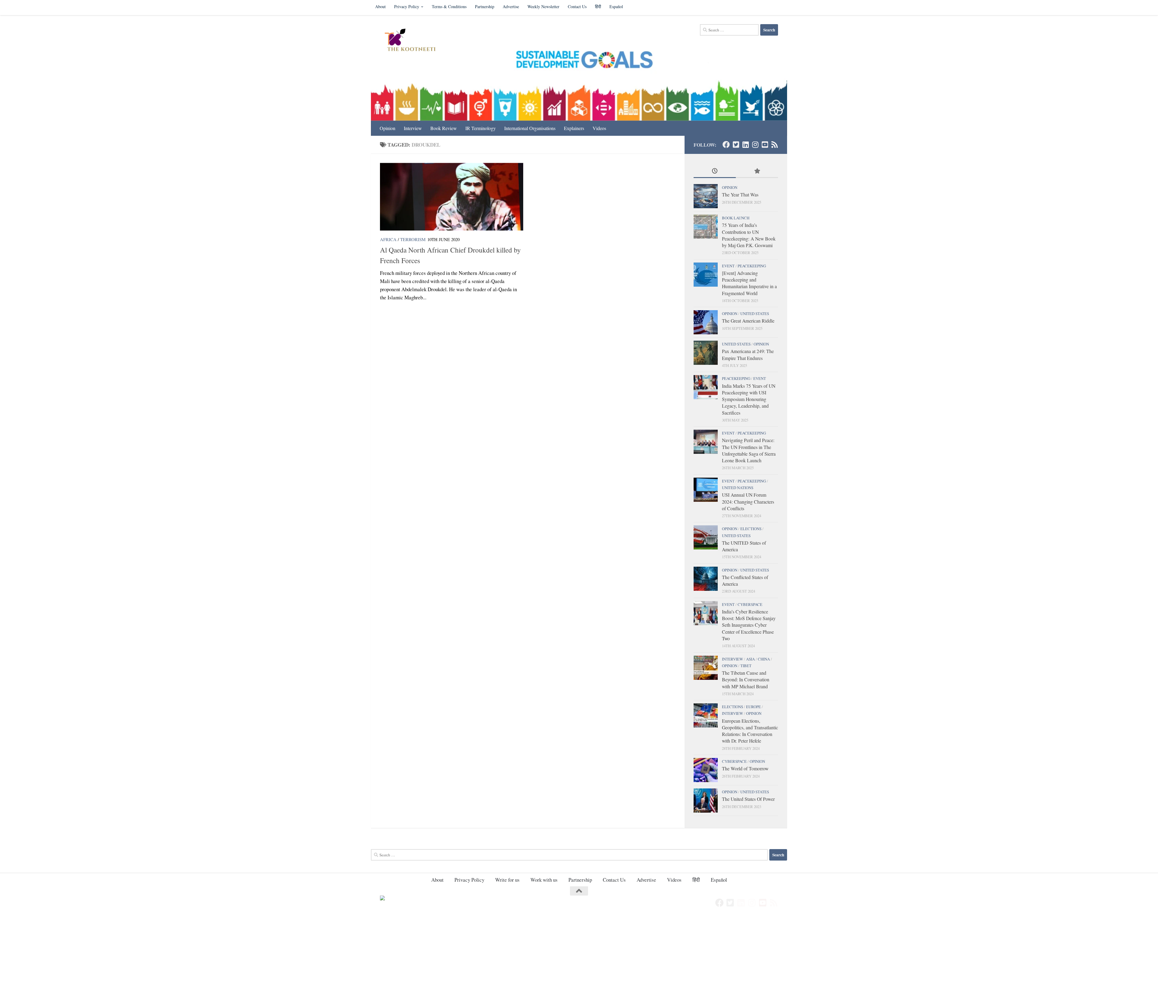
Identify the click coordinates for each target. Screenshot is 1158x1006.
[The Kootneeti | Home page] (414, 40)
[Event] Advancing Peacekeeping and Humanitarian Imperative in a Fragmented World (749, 283)
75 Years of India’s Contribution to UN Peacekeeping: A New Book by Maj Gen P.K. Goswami (749, 235)
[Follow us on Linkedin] (745, 144)
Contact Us (577, 6)
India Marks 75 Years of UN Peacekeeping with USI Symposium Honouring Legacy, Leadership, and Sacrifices (748, 399)
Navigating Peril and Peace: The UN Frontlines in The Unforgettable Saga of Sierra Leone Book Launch (749, 450)
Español (616, 6)
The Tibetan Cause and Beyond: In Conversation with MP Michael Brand (745, 679)
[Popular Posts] (757, 171)
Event (728, 266)
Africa (388, 239)
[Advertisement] (181, 961)
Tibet (745, 665)
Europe (753, 706)
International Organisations (529, 128)
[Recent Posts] (715, 171)
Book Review (443, 128)
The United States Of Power (748, 799)
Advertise (511, 6)
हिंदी (598, 6)
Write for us (507, 879)
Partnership (484, 6)
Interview (413, 128)
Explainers (574, 128)
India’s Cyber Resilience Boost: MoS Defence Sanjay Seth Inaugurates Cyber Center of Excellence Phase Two (749, 624)
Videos (599, 128)
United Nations (737, 487)
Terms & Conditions (449, 6)
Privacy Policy (406, 6)
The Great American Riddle (748, 320)
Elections (750, 528)
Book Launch (735, 218)
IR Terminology (480, 128)
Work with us (544, 879)
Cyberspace (750, 604)
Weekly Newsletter (543, 6)
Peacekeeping (752, 266)
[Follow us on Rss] (774, 144)
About (380, 6)
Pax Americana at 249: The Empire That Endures (748, 354)
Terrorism (413, 239)
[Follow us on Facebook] (726, 144)
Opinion (387, 128)
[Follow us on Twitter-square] (735, 144)
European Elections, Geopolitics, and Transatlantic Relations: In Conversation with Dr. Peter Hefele (750, 731)
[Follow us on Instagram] (755, 144)
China (764, 659)
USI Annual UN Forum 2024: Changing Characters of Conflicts (748, 501)
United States (754, 313)
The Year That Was (740, 194)
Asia (750, 659)
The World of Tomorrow (745, 768)
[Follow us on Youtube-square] (764, 144)
